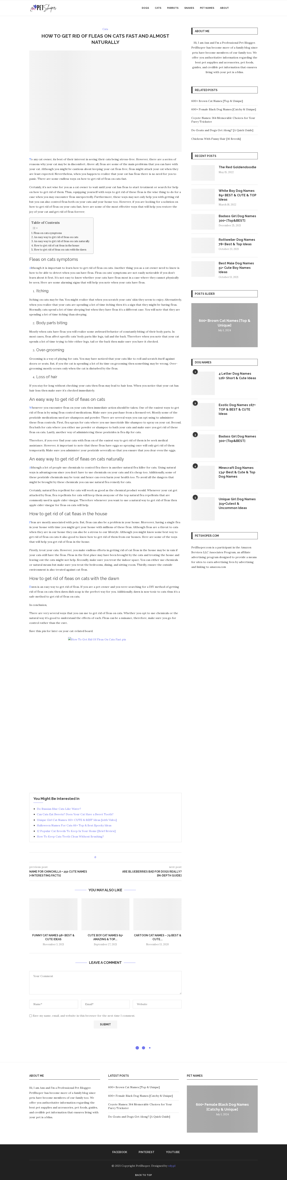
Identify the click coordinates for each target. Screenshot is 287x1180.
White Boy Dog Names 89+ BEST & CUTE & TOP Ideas (237, 195)
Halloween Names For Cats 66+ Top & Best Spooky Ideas (74, 825)
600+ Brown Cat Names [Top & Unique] (217, 101)
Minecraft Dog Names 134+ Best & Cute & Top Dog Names (237, 472)
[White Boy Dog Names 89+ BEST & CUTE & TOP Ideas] (203, 196)
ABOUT (224, 8)
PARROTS (172, 8)
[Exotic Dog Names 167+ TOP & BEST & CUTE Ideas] (203, 414)
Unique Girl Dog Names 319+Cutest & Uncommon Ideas (237, 503)
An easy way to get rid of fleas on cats (56, 237)
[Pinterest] (246, 8)
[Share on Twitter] (106, 857)
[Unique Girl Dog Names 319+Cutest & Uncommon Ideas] (203, 509)
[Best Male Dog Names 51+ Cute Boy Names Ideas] (203, 269)
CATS (158, 8)
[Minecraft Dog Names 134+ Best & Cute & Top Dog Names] (203, 477)
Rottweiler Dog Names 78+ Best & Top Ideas (237, 242)
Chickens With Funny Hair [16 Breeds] (216, 139)
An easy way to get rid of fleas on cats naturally (61, 241)
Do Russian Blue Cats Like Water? (59, 809)
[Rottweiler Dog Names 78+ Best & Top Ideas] (203, 245)
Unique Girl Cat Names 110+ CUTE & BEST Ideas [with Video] (77, 820)
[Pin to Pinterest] (110, 857)
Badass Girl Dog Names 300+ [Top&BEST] (237, 218)
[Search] (256, 8)
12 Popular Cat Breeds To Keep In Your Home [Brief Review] (76, 831)
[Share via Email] (114, 857)
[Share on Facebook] (103, 857)
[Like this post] (98, 857)
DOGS (145, 8)
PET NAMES (207, 8)
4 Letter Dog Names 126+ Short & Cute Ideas (237, 376)
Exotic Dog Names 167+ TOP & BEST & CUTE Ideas (237, 409)
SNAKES (189, 8)
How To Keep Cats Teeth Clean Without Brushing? (70, 836)
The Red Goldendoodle (237, 167)
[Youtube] (250, 8)
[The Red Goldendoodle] (203, 173)
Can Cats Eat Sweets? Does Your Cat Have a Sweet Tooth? (75, 814)
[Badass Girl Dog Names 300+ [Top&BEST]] (203, 222)
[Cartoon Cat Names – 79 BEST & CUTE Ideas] (157, 914)
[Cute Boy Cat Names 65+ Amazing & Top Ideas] (105, 914)
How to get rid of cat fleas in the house (56, 245)
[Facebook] (242, 8)
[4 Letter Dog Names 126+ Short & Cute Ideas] (203, 383)
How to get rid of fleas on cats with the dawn (60, 249)
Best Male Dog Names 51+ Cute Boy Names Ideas (236, 267)
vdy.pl (171, 1166)
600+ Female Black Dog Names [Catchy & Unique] (223, 109)
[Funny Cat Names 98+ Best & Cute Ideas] (53, 914)
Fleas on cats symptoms (48, 233)
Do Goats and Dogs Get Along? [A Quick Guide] (222, 130)
